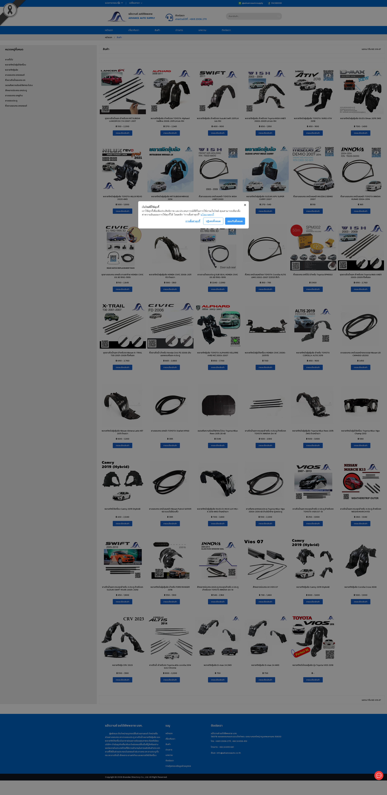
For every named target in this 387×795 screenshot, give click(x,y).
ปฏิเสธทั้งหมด (213, 221)
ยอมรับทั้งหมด (235, 221)
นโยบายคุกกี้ (207, 214)
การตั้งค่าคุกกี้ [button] (192, 221)
